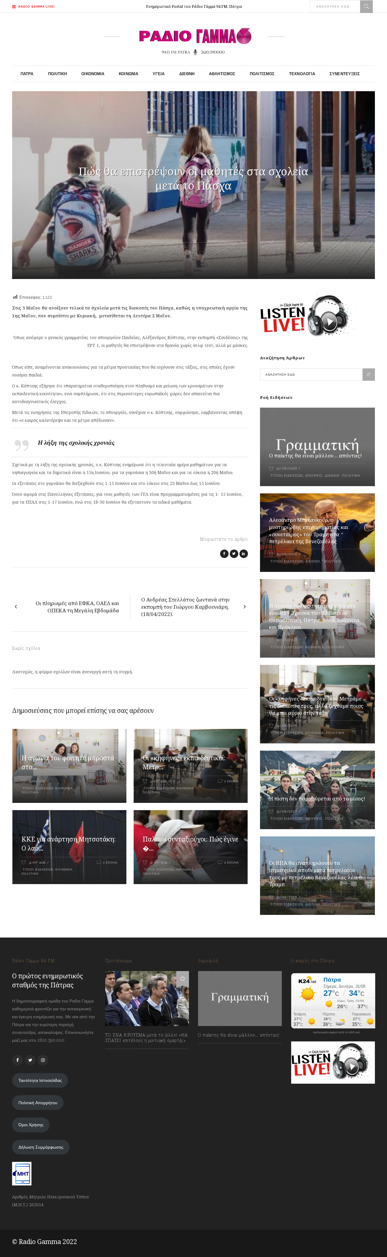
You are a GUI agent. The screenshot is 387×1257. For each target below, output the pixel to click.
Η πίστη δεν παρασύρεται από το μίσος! (317, 798)
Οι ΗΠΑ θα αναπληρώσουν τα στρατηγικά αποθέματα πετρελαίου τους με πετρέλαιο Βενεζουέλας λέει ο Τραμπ (315, 873)
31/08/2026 (286, 468)
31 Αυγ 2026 (37, 781)
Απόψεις (314, 476)
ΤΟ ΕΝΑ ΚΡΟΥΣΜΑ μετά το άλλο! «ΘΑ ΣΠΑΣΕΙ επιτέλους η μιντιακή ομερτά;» (146, 1037)
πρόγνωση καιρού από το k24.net (336, 1032)
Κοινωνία (64, 788)
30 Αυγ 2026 (158, 862)
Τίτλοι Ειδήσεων (37, 788)
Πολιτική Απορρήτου (37, 1102)
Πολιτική (29, 792)
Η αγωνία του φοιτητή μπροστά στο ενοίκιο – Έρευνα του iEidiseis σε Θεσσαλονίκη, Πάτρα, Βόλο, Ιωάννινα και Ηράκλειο (314, 616)
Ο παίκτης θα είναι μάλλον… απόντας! (315, 455)
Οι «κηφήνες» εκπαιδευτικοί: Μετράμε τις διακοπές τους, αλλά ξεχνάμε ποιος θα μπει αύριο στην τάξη (316, 706)
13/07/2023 (122, 1054)
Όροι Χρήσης (31, 1124)
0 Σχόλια (215, 253)
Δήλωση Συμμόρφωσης (40, 1147)
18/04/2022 (180, 253)
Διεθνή (332, 476)
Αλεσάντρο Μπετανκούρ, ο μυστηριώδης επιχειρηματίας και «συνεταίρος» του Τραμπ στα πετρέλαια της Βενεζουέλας (308, 530)
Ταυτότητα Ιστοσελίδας (40, 1080)
